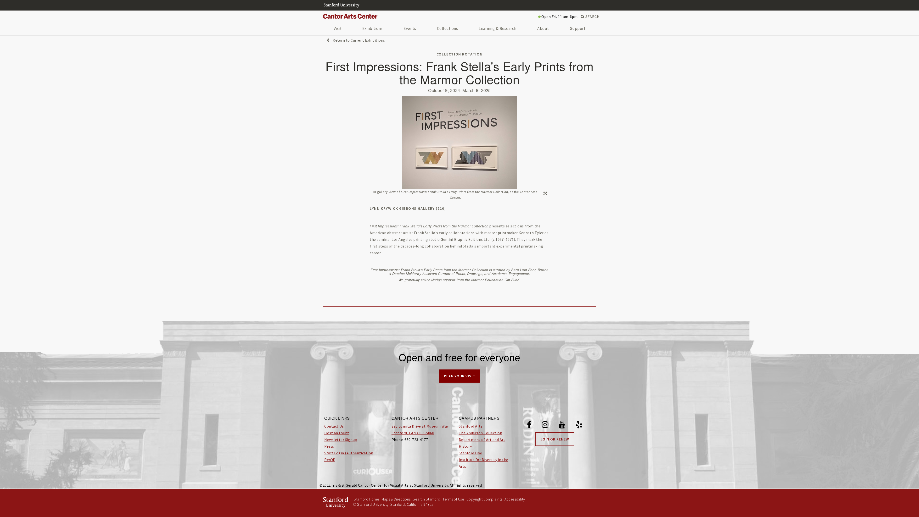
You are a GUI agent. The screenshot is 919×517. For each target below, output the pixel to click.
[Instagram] (545, 425)
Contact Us (334, 426)
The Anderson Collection (480, 432)
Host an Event (336, 432)
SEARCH (592, 16)
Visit (338, 28)
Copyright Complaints (484, 499)
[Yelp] (579, 425)
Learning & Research (497, 28)
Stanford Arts (471, 426)
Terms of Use (453, 499)
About (543, 28)
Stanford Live (470, 453)
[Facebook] (529, 425)
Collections (447, 28)
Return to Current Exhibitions (358, 40)
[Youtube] (562, 425)
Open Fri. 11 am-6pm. (560, 16)
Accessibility (514, 499)
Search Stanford (426, 499)
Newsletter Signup (340, 439)
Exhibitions (372, 28)
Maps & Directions (396, 499)
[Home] (352, 16)
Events (409, 28)
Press (329, 446)
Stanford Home (366, 499)
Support (578, 28)
